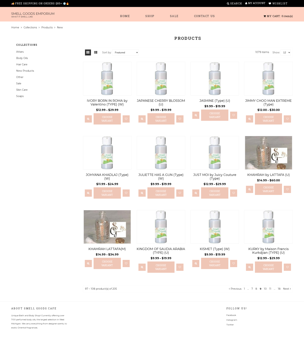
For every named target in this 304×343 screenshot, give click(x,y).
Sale (174, 16)
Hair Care (21, 64)
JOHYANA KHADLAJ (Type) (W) (107, 176)
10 (265, 288)
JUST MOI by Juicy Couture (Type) (214, 176)
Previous (236, 288)
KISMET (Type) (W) (215, 249)
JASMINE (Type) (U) (215, 101)
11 (270, 288)
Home (125, 16)
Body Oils (22, 58)
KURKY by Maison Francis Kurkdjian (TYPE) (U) (268, 251)
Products (47, 27)
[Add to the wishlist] (126, 119)
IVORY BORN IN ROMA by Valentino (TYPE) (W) (107, 102)
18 (279, 288)
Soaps (20, 96)
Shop (149, 16)
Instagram (231, 320)
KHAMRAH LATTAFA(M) (107, 249)
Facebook (231, 315)
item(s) (280, 16)
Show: (276, 52)
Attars (20, 51)
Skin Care (22, 89)
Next (286, 288)
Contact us (204, 16)
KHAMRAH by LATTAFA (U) (268, 175)
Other (19, 77)
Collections (30, 27)
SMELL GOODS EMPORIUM (33, 15)
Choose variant (107, 118)
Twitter (230, 324)
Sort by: (107, 52)
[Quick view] (88, 119)
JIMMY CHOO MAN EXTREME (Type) (268, 102)
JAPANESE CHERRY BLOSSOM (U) (161, 102)
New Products (25, 70)
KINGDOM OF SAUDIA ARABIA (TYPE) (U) (161, 251)
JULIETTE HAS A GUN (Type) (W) (160, 176)
